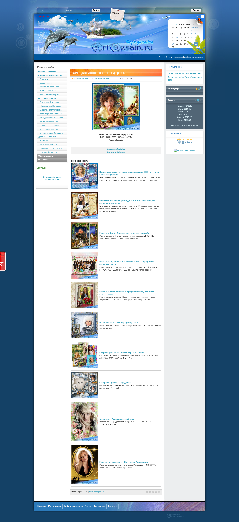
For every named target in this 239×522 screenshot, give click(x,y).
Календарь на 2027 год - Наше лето (184, 73)
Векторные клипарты (48, 91)
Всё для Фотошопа (82, 79)
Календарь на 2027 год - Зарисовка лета (185, 78)
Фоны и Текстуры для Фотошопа (48, 87)
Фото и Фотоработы (47, 144)
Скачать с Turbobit (116, 149)
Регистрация (43, 16)
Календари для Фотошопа (50, 114)
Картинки (43, 141)
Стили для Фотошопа (48, 125)
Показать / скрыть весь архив (184, 125)
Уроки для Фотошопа (48, 129)
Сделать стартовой (174, 57)
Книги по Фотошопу (47, 152)
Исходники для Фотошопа (50, 117)
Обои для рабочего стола (50, 148)
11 (177, 37)
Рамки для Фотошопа (48, 102)
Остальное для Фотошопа (50, 133)
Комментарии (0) (96, 492)
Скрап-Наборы (45, 83)
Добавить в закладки (193, 57)
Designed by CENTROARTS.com (175, 516)
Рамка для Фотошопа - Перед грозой (98, 73)
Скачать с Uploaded (116, 152)
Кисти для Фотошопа (48, 121)
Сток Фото (43, 79)
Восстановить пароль (60, 16)
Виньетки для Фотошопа (49, 110)
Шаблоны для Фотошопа (49, 106)
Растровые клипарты (48, 94)
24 (173, 44)
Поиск (161, 57)
